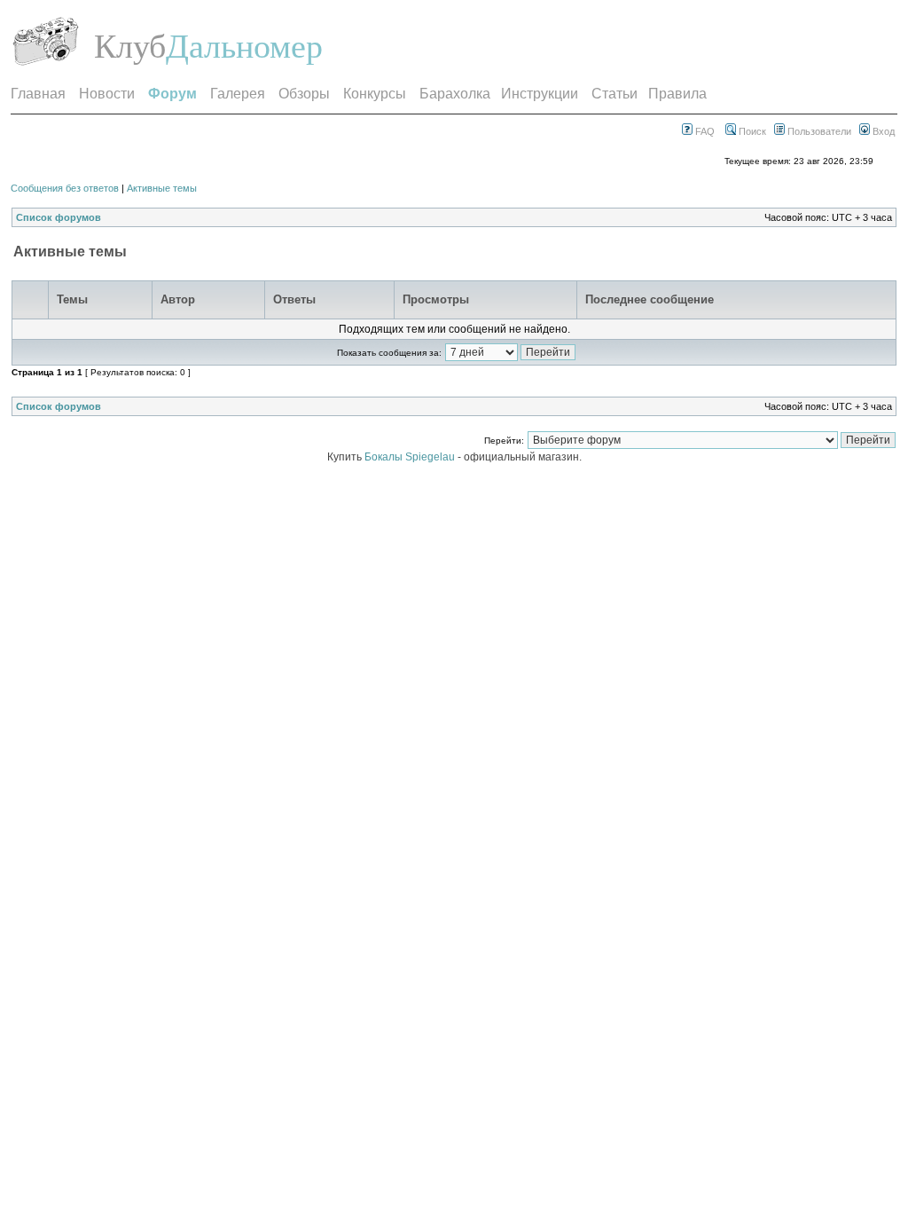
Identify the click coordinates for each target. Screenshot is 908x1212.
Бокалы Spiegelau (411, 457)
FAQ (704, 131)
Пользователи (818, 131)
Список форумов (58, 217)
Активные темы (162, 188)
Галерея (237, 93)
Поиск (751, 131)
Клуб (130, 46)
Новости (107, 93)
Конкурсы (374, 93)
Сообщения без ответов (65, 188)
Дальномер (244, 46)
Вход (882, 131)
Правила (677, 93)
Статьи (614, 93)
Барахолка (454, 93)
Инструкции (539, 93)
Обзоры (304, 93)
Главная (38, 93)
